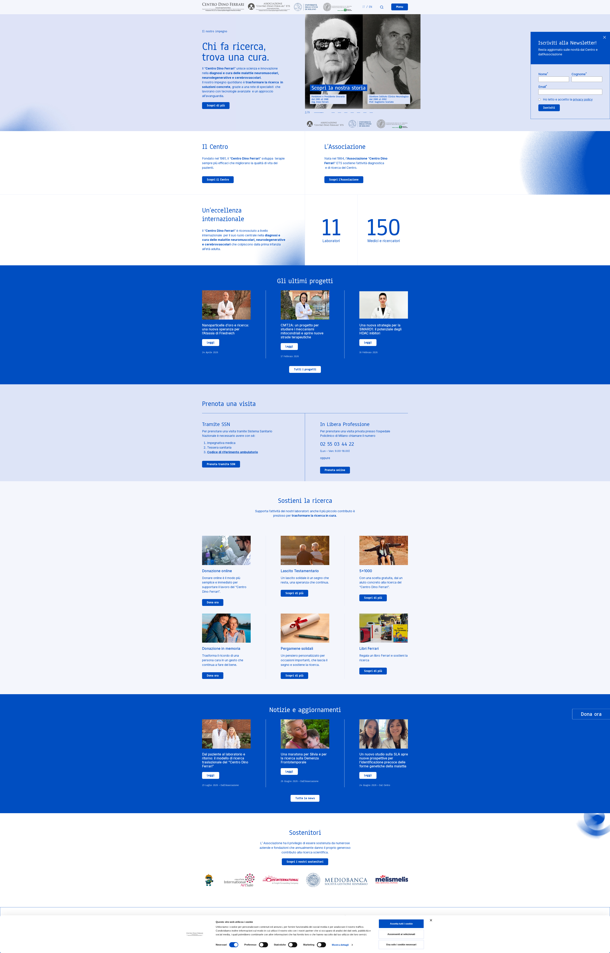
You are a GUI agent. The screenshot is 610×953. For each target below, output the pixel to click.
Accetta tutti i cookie (401, 923)
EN (370, 7)
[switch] (263, 944)
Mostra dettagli (340, 944)
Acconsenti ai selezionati (401, 934)
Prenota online (335, 470)
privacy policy (583, 99)
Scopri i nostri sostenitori (305, 862)
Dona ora (213, 602)
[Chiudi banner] (431, 920)
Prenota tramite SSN (221, 464)
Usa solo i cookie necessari (401, 944)
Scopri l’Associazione (344, 180)
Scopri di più (216, 105)
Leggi (210, 342)
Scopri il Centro (218, 180)
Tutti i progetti (305, 369)
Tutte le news (305, 798)
